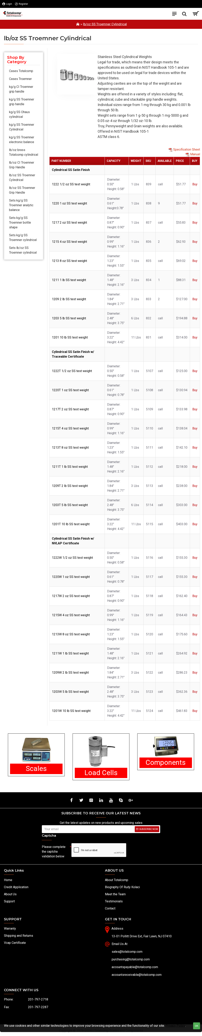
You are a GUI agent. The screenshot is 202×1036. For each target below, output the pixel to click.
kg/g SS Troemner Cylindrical (21, 127)
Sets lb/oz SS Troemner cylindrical (23, 250)
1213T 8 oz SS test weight (70, 447)
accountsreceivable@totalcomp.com (137, 975)
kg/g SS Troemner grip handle (21, 102)
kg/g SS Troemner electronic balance (21, 139)
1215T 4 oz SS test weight (70, 428)
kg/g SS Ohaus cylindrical (19, 114)
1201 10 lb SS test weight (70, 337)
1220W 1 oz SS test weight (71, 577)
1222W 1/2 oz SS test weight (72, 558)
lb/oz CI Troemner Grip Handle (21, 165)
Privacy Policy (175, 1026)
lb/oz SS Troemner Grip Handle (22, 190)
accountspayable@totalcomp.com (135, 967)
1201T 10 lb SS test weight (71, 524)
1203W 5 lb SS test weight (70, 692)
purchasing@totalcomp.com (131, 959)
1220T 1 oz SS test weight (70, 390)
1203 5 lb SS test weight (69, 318)
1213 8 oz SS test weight (69, 261)
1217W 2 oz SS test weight (71, 596)
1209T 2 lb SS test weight (70, 486)
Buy (194, 184)
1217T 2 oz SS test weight (70, 409)
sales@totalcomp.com (127, 951)
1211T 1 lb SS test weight (70, 467)
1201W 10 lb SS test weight (71, 711)
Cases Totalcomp (21, 71)
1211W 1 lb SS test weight (70, 653)
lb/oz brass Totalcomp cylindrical (23, 152)
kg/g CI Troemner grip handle (21, 89)
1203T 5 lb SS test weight (70, 505)
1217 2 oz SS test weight (69, 222)
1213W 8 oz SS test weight (71, 634)
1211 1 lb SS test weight (69, 280)
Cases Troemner (20, 79)
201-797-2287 (38, 1007)
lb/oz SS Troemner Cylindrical (105, 24)
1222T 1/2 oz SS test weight (72, 371)
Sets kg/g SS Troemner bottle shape (20, 222)
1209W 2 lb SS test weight (70, 672)
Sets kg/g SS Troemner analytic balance (21, 205)
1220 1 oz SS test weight (69, 203)
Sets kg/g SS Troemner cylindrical (23, 237)
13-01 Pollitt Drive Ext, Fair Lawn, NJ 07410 (141, 936)
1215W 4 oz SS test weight (71, 615)
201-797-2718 (38, 999)
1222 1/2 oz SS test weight (71, 184)
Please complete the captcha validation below (53, 851)
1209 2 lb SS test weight (69, 299)
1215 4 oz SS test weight (69, 242)
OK (196, 1025)
